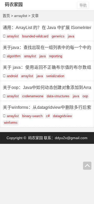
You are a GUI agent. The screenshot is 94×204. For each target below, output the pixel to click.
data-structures (58, 96)
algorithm (14, 56)
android (12, 76)
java (71, 36)
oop (85, 96)
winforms (10, 122)
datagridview (62, 116)
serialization (55, 76)
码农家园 (14, 4)
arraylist (13, 36)
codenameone (32, 96)
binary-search (32, 116)
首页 (6, 16)
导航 (83, 5)
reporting (55, 56)
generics (58, 36)
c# (48, 116)
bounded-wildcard (35, 36)
